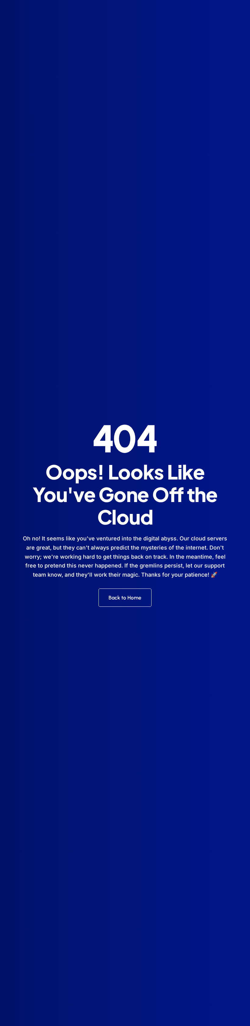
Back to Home (125, 598)
